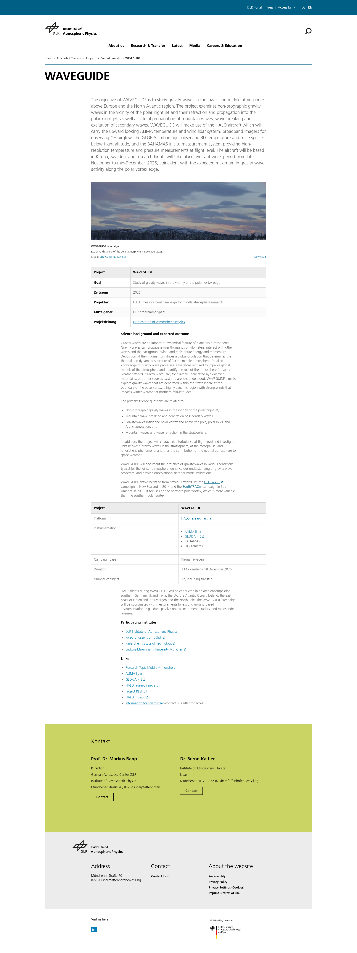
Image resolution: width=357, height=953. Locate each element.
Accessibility (286, 7)
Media (194, 45)
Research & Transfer (148, 45)
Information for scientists (143, 703)
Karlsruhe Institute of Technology (149, 643)
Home (48, 58)
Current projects (110, 58)
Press (270, 7)
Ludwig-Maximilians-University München (154, 649)
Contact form (160, 876)
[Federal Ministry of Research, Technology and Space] (230, 943)
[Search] (309, 31)
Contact (102, 797)
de (303, 7)
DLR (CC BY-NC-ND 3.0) (112, 256)
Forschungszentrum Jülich (144, 637)
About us (116, 45)
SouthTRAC (191, 486)
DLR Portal (254, 7)
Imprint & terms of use (224, 893)
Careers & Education (224, 45)
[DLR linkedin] (94, 931)
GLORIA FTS (193, 536)
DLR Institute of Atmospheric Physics (159, 322)
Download (260, 256)
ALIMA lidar (193, 532)
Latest (177, 45)
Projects (90, 58)
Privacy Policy (218, 882)
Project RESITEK (136, 691)
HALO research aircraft (197, 518)
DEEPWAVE (212, 482)
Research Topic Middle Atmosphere (151, 667)
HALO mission (135, 697)
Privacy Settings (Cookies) (226, 887)
